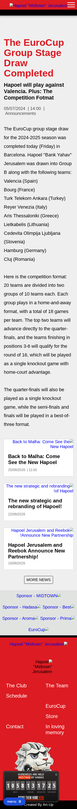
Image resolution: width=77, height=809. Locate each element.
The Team (57, 685)
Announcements (20, 113)
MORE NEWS (39, 580)
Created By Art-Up (38, 805)
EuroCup (55, 706)
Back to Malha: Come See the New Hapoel (34, 459)
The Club (16, 685)
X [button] (56, 774)
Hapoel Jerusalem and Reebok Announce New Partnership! (36, 551)
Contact (15, 726)
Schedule (16, 696)
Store (52, 716)
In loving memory (55, 729)
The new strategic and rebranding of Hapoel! (35, 503)
